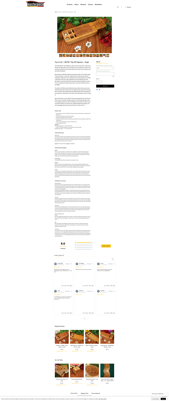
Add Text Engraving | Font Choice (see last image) (104, 65)
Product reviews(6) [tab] (59, 255)
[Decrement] (97, 81)
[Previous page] (81, 318)
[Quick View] (62, 337)
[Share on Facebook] (97, 89)
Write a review (106, 246)
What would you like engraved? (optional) (103, 71)
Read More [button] (56, 299)
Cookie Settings (155, 399)
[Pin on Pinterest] (99, 89)
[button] (69, 4)
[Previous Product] (53, 337)
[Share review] (71, 264)
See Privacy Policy (102, 399)
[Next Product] (116, 337)
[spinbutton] (99, 81)
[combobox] (105, 68)
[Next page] (87, 318)
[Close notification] (167, 392)
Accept (163, 399)
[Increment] (101, 81)
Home (56, 12)
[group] (84, 343)
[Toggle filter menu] (112, 259)
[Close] (167, 399)
